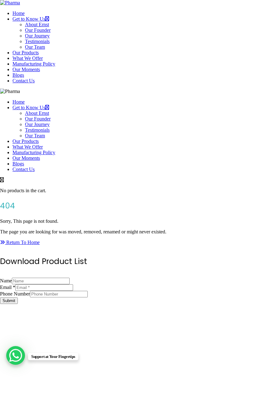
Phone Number (15, 293)
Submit (8, 300)
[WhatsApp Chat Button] (15, 355)
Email (7, 287)
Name (6, 280)
